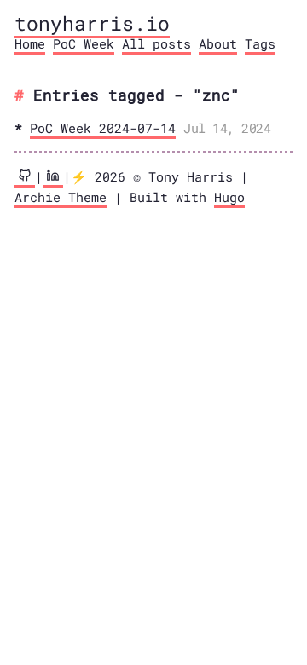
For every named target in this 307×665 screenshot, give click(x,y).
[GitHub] (24, 178)
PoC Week (83, 43)
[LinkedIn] (53, 178)
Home (29, 43)
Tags (260, 43)
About (218, 43)
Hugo (229, 196)
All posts (156, 43)
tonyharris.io (92, 23)
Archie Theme (60, 196)
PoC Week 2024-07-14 (103, 127)
